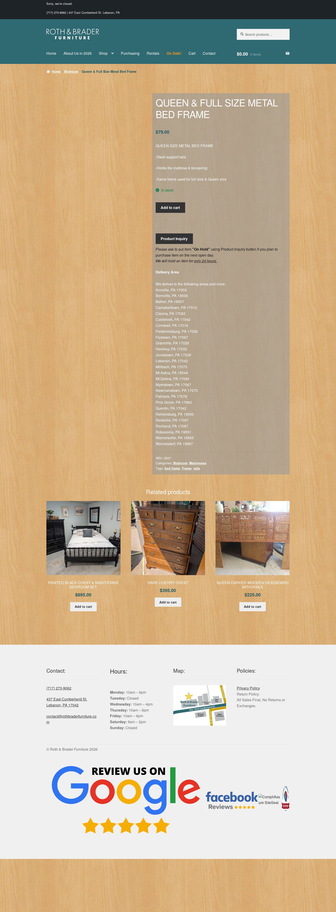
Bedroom (71, 71)
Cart (192, 53)
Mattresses (197, 463)
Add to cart (170, 207)
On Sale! (174, 53)
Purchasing (130, 53)
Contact (209, 53)
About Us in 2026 (78, 53)
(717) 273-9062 (56, 12)
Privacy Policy (248, 688)
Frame (187, 468)
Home (51, 53)
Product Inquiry (174, 238)
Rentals (153, 53)
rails (196, 468)
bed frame (172, 468)
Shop (103, 53)
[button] (134, 100)
